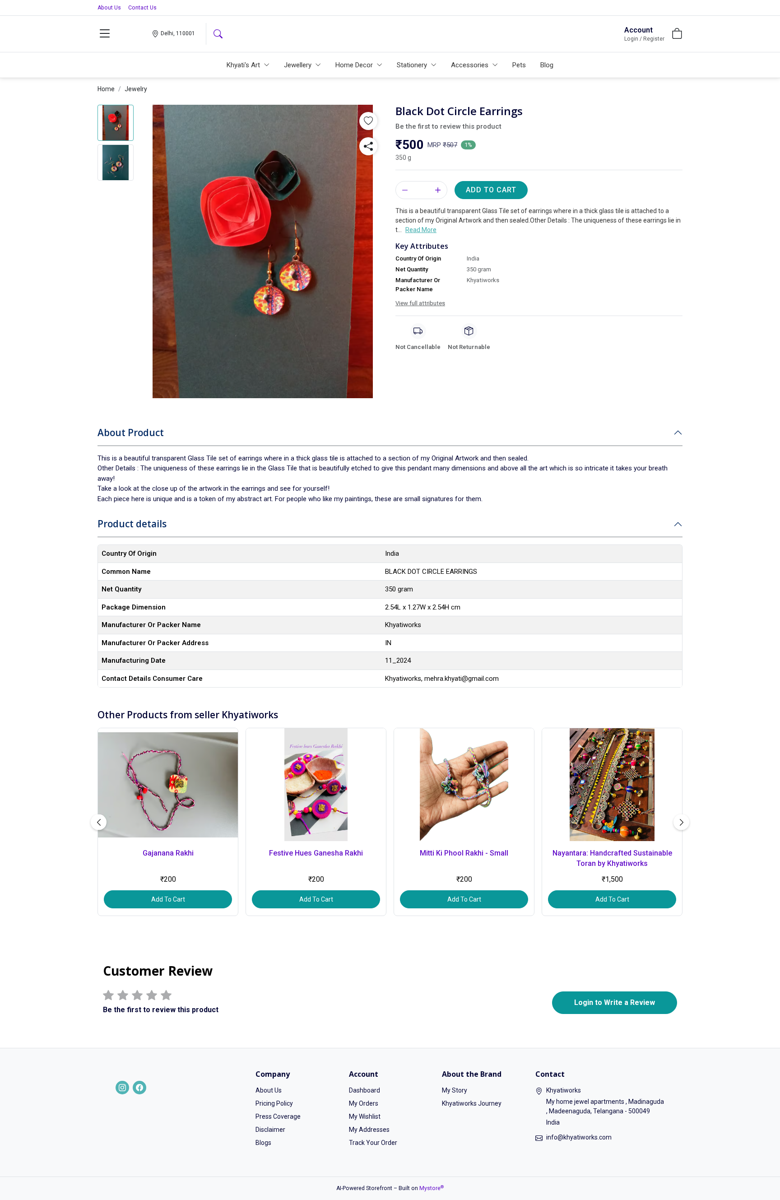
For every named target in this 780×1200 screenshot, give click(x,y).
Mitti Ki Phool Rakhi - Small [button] (464, 853)
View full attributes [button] (420, 303)
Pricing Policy (274, 1103)
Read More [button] (420, 229)
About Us (109, 8)
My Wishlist (365, 1116)
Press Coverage (278, 1116)
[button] (105, 34)
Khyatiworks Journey (471, 1103)
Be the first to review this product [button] (448, 126)
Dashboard (364, 1090)
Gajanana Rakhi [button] (168, 853)
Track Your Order (373, 1142)
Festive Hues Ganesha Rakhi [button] (316, 853)
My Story (454, 1090)
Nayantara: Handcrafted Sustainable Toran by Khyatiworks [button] (612, 858)
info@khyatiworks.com (579, 1137)
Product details (132, 523)
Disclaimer (270, 1129)
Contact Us (142, 8)
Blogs (263, 1142)
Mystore (431, 1188)
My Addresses (369, 1129)
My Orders (363, 1103)
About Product (131, 432)
